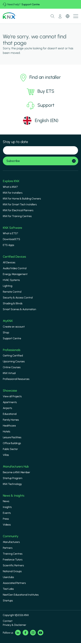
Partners (7, 547)
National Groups (12, 571)
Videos (7, 524)
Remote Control (12, 291)
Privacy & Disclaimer (14, 625)
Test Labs (8, 588)
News (6, 501)
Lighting (7, 285)
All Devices (9, 262)
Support (45, 105)
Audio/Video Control (15, 268)
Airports (7, 408)
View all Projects (12, 396)
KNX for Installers (12, 192)
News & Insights (13, 495)
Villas (6, 455)
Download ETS (11, 239)
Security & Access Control (18, 297)
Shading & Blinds (12, 303)
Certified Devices (14, 256)
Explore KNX (11, 181)
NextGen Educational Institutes (21, 594)
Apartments (10, 402)
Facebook (25, 632)
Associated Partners (14, 583)
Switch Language (68, 16)
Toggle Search (52, 16)
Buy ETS (45, 91)
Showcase (10, 390)
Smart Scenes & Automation (19, 309)
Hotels (6, 431)
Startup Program (12, 478)
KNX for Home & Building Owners (22, 198)
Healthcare (9, 425)
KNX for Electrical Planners (18, 210)
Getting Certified (13, 355)
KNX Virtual (9, 373)
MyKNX (8, 321)
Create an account (14, 326)
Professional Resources (16, 379)
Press (6, 518)
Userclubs (8, 577)
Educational (10, 414)
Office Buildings (12, 443)
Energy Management (15, 274)
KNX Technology (12, 484)
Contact (7, 621)
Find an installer (45, 77)
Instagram (33, 632)
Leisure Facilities (12, 437)
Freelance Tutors (12, 559)
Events (7, 513)
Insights (7, 507)
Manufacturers (11, 542)
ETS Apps (8, 245)
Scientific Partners (13, 565)
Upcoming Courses (14, 361)
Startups (8, 600)
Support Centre (30, 4)
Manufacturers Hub (16, 466)
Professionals (11, 350)
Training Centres (12, 553)
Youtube (40, 632)
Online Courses (12, 367)
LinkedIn (18, 632)
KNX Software (12, 228)
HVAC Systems (11, 280)
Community (10, 536)
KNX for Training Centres (17, 216)
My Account (60, 16)
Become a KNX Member (16, 472)
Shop (6, 332)
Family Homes (11, 419)
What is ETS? (10, 233)
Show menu (75, 16)
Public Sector (10, 449)
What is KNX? (10, 187)
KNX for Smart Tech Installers (20, 204)
